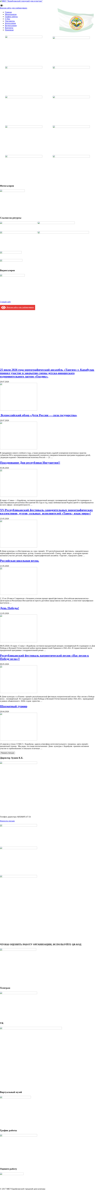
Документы (10, 21)
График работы (11, 17)
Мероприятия (10, 14)
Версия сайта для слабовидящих (13, 8)
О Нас (7, 19)
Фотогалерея (10, 23)
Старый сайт (5, 302)
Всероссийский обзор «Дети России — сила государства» (38, 415)
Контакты (9, 28)
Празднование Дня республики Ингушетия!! (30, 462)
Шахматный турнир (13, 706)
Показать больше (7, 753)
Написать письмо (7, 821)
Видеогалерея (11, 25)
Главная (8, 12)
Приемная (9, 30)
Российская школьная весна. (19, 560)
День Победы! (9, 608)
